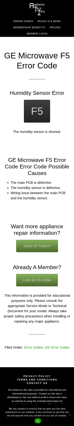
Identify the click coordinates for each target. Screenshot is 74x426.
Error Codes (33, 347)
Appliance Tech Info (37, 9)
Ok (37, 420)
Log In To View (37, 280)
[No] (69, 415)
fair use (27, 397)
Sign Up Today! (37, 246)
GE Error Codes (57, 347)
